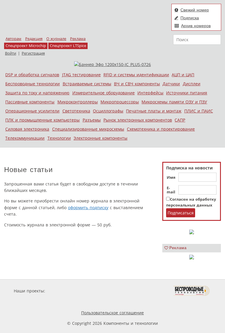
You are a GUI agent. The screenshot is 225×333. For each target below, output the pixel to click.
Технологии (59, 138)
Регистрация (33, 53)
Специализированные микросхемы (88, 129)
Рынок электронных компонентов (137, 120)
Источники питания (186, 93)
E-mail (171, 190)
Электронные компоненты (100, 138)
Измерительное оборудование (103, 93)
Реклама (78, 38)
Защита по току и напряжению (37, 93)
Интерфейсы (150, 93)
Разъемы (92, 120)
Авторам (13, 38)
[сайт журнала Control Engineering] (74, 302)
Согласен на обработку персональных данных (191, 202)
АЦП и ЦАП (183, 74)
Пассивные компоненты (29, 102)
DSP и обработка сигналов (32, 74)
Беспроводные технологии (32, 83)
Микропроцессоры (119, 102)
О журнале (56, 38)
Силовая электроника (27, 129)
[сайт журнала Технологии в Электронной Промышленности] (102, 291)
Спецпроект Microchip (26, 45)
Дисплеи (191, 83)
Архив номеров (196, 26)
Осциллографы (108, 111)
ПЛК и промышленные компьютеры (42, 120)
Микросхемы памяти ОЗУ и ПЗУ (174, 102)
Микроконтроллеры (77, 102)
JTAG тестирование (81, 74)
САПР (180, 120)
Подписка (189, 18)
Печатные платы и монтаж (153, 111)
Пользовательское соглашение (112, 312)
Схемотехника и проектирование (161, 129)
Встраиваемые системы (87, 83)
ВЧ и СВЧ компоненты (137, 83)
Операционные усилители (32, 111)
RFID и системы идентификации (136, 74)
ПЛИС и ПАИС (198, 111)
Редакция (33, 38)
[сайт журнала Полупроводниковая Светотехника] (146, 291)
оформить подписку (88, 207)
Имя (171, 178)
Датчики (171, 83)
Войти (10, 53)
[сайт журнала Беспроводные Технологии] (191, 291)
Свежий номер (194, 10)
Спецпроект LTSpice (68, 45)
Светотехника (76, 111)
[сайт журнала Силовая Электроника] (65, 291)
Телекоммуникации (25, 138)
